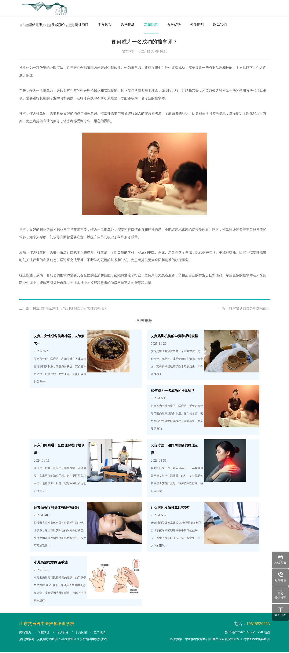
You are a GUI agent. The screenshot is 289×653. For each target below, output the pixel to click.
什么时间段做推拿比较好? (170, 507)
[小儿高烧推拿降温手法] (114, 595)
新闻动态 (151, 24)
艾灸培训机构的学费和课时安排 (174, 336)
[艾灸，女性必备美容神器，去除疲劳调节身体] (108, 368)
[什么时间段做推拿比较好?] (231, 540)
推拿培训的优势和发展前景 (249, 308)
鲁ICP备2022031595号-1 (240, 632)
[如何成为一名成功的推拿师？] (231, 423)
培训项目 (81, 24)
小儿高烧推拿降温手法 (51, 562)
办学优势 (174, 24)
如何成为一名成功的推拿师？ (173, 390)
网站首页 (35, 24)
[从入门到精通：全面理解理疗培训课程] (114, 478)
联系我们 (220, 24)
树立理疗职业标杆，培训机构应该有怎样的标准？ (70, 308)
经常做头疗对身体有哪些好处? (57, 507)
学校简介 (58, 24)
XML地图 (263, 632)
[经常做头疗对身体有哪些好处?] (114, 540)
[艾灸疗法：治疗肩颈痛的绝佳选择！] (225, 478)
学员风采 (104, 24)
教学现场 (128, 24)
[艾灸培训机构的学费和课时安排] (231, 368)
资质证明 (197, 24)
